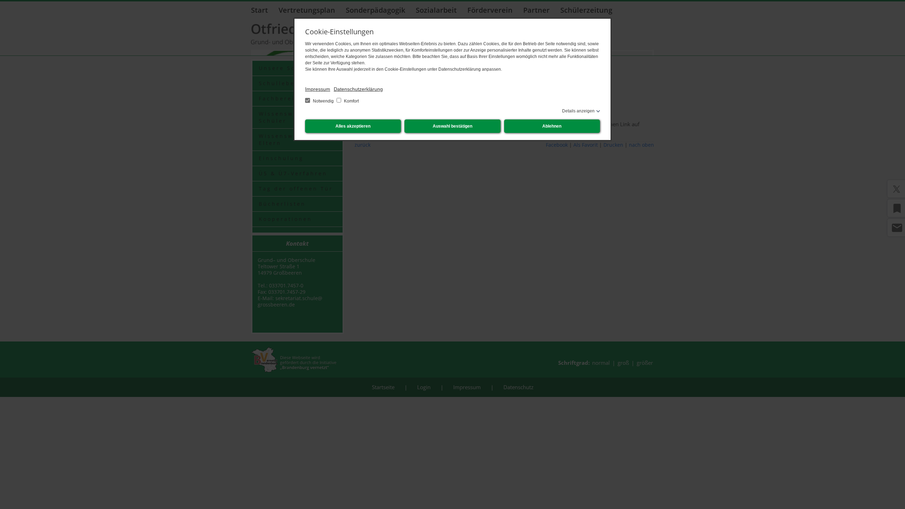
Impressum (317, 89)
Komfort (351, 101)
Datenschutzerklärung (358, 89)
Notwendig (323, 101)
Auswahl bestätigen (452, 126)
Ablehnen (551, 126)
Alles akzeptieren (352, 126)
